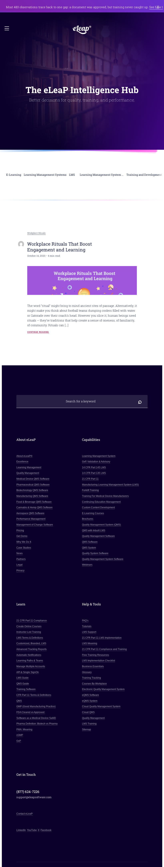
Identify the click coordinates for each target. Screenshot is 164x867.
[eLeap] (82, 29)
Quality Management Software (98, 536)
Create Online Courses (28, 626)
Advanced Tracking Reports (31, 649)
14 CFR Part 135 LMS (94, 473)
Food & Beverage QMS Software (34, 501)
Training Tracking (91, 677)
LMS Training (89, 723)
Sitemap (86, 729)
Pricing (20, 530)
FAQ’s (85, 620)
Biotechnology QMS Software (32, 490)
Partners (21, 559)
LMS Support (89, 632)
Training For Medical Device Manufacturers (105, 496)
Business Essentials (93, 666)
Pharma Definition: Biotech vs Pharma (37, 723)
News (19, 553)
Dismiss (158, 7)
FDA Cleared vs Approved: (30, 712)
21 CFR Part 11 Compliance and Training (104, 649)
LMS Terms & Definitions (29, 637)
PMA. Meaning (24, 729)
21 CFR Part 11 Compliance (31, 620)
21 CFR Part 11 (90, 478)
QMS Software (90, 541)
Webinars (87, 564)
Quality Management (27, 473)
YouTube (32, 830)
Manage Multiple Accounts (30, 666)
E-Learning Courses (93, 513)
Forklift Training (90, 490)
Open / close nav (7, 28)
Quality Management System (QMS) (101, 524)
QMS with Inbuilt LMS (93, 530)
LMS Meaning (89, 643)
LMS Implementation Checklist (98, 660)
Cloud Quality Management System (101, 706)
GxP (18, 740)
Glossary (87, 672)
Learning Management (28, 467)
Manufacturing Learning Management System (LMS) (110, 484)
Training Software (26, 689)
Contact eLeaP (24, 813)
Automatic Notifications (28, 655)
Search (139, 401)
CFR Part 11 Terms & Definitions (33, 695)
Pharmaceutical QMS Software (33, 484)
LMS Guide (22, 677)
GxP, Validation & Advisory (96, 461)
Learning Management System (98, 456)
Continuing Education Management (101, 501)
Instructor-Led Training (28, 632)
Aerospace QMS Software (30, 513)
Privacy (20, 570)
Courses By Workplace (94, 683)
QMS (19, 700)
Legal (19, 564)
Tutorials (86, 626)
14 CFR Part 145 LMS (94, 467)
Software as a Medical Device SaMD (36, 718)
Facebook (46, 830)
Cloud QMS (88, 712)
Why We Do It (23, 541)
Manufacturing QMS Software (32, 496)
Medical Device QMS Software (32, 478)
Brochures (87, 518)
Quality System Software (95, 553)
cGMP (19, 735)
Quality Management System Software (102, 559)
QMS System (89, 547)
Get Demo (21, 536)
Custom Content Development (98, 507)
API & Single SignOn (27, 672)
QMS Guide (22, 683)
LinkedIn (21, 830)
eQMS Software (90, 695)
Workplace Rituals (36, 233)
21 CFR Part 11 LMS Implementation (102, 637)
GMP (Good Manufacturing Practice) (36, 706)
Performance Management (30, 518)
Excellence (22, 461)
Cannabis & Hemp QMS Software (34, 507)
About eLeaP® (24, 456)
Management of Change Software (34, 524)
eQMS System (89, 700)
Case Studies (23, 547)
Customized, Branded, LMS (31, 643)
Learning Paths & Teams (29, 660)
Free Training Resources (95, 655)
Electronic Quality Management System (103, 689)
